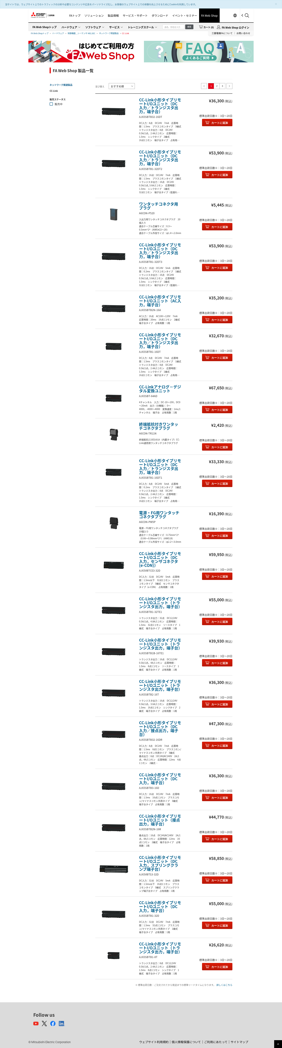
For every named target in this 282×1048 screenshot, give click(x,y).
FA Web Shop (209, 15)
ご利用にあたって (215, 1042)
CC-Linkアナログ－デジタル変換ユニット (160, 388)
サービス (114, 27)
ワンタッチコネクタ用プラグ (158, 206)
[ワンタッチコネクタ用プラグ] (113, 215)
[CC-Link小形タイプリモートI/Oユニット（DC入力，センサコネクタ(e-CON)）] (113, 565)
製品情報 (113, 15)
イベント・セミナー (184, 15)
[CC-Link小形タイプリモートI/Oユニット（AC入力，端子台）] (113, 308)
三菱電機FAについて (222, 33)
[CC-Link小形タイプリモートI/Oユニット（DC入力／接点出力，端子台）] (113, 734)
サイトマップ (239, 1042)
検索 (189, 26)
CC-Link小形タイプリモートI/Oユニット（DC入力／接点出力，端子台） (160, 728)
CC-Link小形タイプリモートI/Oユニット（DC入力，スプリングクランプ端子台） (160, 863)
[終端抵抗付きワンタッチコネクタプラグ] (113, 436)
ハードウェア (69, 27)
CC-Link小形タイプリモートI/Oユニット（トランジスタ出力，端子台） (160, 602)
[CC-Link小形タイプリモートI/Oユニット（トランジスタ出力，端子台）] (113, 610)
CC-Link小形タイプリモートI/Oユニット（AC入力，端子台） (160, 300)
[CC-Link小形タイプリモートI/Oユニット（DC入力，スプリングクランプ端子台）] (113, 869)
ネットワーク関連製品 (109, 33)
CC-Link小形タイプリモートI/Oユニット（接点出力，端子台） (160, 820)
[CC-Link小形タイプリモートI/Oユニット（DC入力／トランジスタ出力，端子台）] (113, 111)
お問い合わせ (243, 33)
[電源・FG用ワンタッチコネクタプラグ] (113, 524)
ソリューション (94, 15)
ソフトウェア (93, 27)
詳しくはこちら (224, 984)
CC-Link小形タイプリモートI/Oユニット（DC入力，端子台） (160, 778)
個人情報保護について (186, 1042)
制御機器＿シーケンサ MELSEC (81, 33)
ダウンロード (160, 15)
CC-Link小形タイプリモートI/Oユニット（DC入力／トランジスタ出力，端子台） (160, 105)
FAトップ (74, 15)
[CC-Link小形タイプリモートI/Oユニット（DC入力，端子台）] (113, 786)
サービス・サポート (135, 15)
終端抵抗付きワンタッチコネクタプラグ (158, 426)
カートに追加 (219, 122)
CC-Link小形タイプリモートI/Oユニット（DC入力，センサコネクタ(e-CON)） (160, 559)
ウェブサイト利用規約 (154, 1042)
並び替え (99, 86)
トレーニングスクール (141, 27)
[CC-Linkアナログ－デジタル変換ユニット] (113, 398)
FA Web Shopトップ (44, 26)
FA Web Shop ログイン (235, 27)
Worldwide (235, 15)
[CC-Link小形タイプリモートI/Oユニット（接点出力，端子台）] (113, 827)
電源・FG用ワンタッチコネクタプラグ (159, 514)
